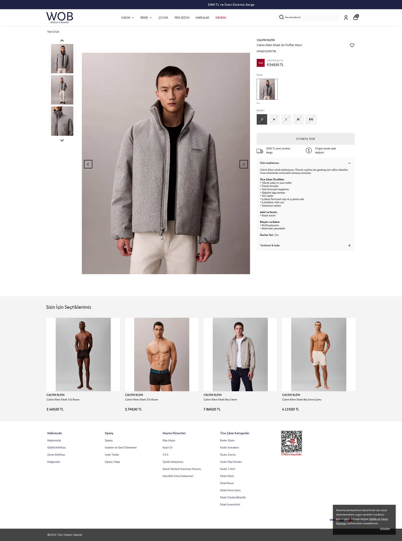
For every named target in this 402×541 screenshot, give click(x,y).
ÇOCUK (163, 17)
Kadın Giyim (227, 440)
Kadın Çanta (228, 455)
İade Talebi (112, 455)
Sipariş (109, 440)
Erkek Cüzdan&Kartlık (233, 497)
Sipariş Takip (112, 462)
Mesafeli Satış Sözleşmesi (178, 476)
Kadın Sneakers (229, 447)
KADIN (126, 17)
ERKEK (144, 17)
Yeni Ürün (53, 32)
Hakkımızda (54, 440)
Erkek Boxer (227, 483)
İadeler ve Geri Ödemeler (121, 447)
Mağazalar (53, 462)
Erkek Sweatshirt (230, 504)
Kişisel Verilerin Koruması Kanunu (182, 469)
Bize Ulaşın (169, 440)
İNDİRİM (220, 17)
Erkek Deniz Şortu (230, 490)
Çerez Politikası (56, 455)
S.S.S (165, 455)
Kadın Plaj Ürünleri (231, 462)
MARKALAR (202, 17)
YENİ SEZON (181, 17)
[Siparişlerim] (346, 17)
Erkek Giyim (227, 476)
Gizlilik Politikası (56, 447)
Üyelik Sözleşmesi (173, 462)
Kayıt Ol (167, 447)
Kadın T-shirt (227, 469)
